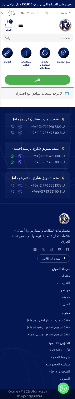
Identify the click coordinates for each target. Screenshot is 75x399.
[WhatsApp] (12, 127)
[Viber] (20, 127)
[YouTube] (59, 249)
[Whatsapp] (63, 388)
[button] (20, 25)
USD (33, 12)
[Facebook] (67, 249)
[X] (43, 249)
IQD (23, 12)
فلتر (37, 80)
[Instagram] (51, 249)
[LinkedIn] (35, 249)
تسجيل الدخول (12, 12)
